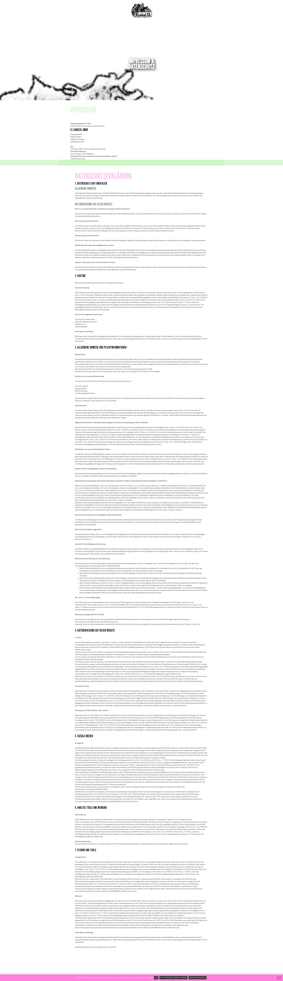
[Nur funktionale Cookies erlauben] (279, 978)
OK (156, 977)
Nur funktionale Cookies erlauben (173, 977)
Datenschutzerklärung (197, 977)
